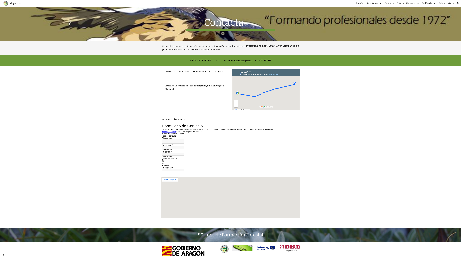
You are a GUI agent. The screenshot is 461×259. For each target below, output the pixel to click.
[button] (458, 3)
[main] (230, 24)
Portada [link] (359, 3)
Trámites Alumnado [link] (406, 3)
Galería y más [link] (445, 3)
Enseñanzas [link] (372, 3)
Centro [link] (388, 3)
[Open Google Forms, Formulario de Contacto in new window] (295, 126)
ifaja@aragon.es (243, 60)
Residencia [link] (427, 3)
